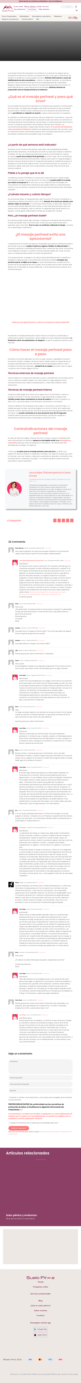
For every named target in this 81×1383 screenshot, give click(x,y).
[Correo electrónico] (72, 520)
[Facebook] (55, 520)
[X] (59, 520)
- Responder (47, 548)
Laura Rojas (22, 827)
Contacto (40, 1315)
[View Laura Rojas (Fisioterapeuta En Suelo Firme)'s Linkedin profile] (25, 496)
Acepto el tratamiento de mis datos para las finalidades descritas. (35, 1123)
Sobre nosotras (40, 1310)
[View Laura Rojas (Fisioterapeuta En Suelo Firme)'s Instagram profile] (25, 491)
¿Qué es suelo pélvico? (40, 1305)
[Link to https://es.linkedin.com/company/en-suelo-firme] (76, 18)
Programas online (40, 1286)
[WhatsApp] (67, 520)
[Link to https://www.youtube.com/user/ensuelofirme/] (71, 17)
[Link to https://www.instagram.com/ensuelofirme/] (69, 18)
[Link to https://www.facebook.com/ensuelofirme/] (74, 18)
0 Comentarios (29, 1219)
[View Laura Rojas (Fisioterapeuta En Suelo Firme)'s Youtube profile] (25, 486)
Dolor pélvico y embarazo (21, 1215)
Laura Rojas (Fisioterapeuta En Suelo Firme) (31, 560)
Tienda (40, 1282)
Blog (40, 1300)
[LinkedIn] (63, 520)
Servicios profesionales (40, 1293)
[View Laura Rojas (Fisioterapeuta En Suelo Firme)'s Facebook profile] (25, 482)
